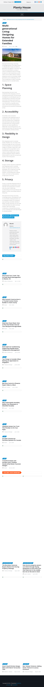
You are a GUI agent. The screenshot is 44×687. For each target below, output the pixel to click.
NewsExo (9, 685)
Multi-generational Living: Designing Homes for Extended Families (20, 19)
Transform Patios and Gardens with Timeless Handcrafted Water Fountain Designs (11, 463)
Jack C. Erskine (7, 387)
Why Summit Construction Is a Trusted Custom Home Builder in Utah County (11, 300)
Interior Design (15, 215)
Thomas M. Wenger (8, 364)
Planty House (22, 7)
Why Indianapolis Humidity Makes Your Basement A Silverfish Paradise (11, 404)
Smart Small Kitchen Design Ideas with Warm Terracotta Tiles (11, 667)
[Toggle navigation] (22, 14)
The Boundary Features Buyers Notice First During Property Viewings (10, 566)
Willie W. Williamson (8, 281)
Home (4, 19)
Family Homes (6, 215)
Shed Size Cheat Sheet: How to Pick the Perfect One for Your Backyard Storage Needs (11, 324)
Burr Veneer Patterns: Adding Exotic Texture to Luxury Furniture (32, 667)
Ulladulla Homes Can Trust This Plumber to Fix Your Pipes (10, 427)
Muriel (5, 46)
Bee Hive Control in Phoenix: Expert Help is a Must (11, 384)
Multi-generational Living (8, 217)
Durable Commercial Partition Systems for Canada (11, 439)
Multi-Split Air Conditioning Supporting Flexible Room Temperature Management (11, 348)
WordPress (18, 683)
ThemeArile (14, 685)
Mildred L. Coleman (8, 671)
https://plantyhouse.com (15, 227)
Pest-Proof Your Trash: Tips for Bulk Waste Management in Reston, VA (11, 277)
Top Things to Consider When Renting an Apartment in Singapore (11, 360)
